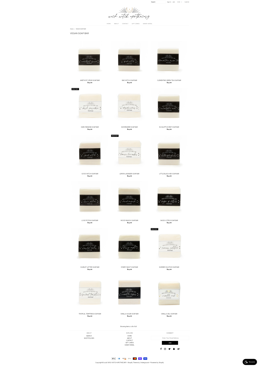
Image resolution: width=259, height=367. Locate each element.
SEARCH (89, 336)
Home (71, 29)
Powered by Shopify (157, 362)
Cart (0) (187, 2)
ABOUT (116, 23)
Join (173, 2)
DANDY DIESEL (147, 23)
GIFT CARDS (136, 23)
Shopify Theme (133, 362)
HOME (109, 23)
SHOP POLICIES (89, 338)
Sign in (169, 2)
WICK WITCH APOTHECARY (117, 362)
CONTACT (125, 23)
